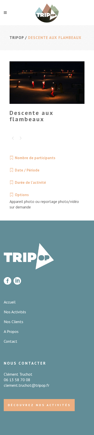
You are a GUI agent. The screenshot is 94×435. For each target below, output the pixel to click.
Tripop (17, 37)
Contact (10, 341)
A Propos (11, 331)
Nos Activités (15, 311)
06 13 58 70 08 (17, 379)
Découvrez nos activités (39, 405)
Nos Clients (13, 321)
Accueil (10, 301)
